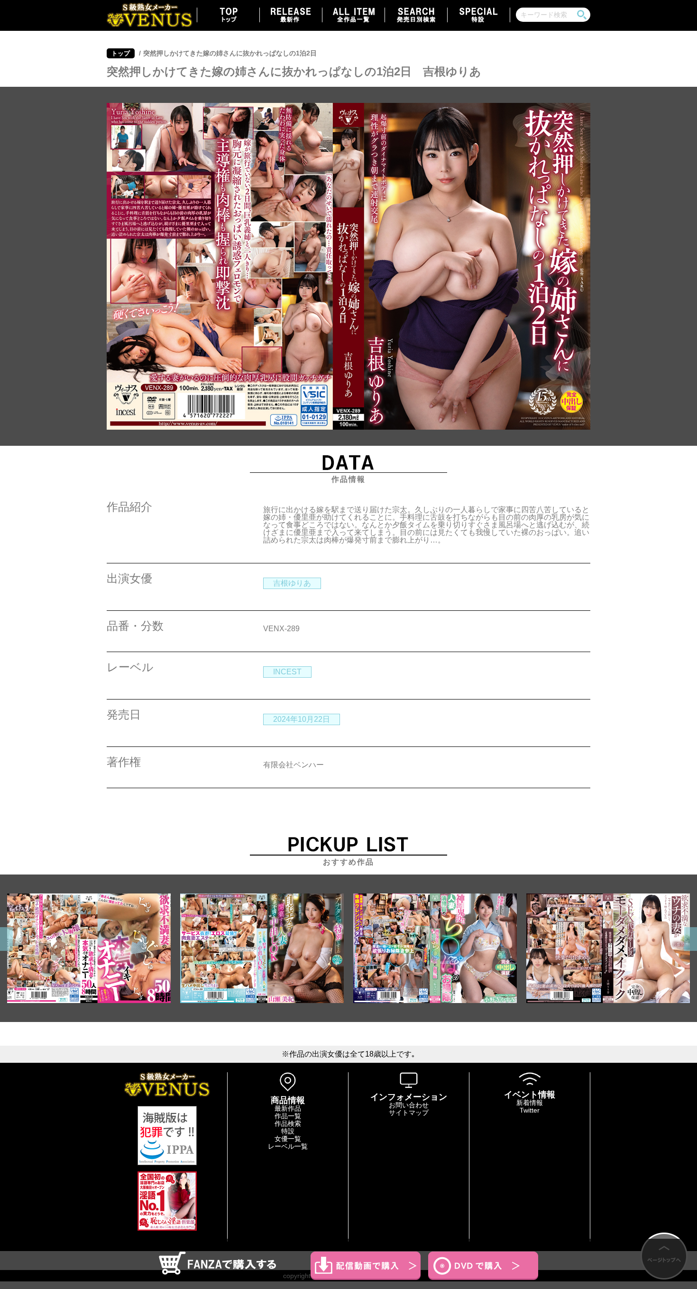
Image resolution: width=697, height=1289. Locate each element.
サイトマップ (409, 1112)
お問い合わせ (409, 1105)
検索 (582, 14)
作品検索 (288, 1123)
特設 (287, 1131)
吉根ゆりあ (292, 583)
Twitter (530, 1110)
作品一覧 (288, 1116)
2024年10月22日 (301, 719)
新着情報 (529, 1102)
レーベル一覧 (288, 1146)
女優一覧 (288, 1138)
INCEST (287, 672)
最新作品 (288, 1108)
